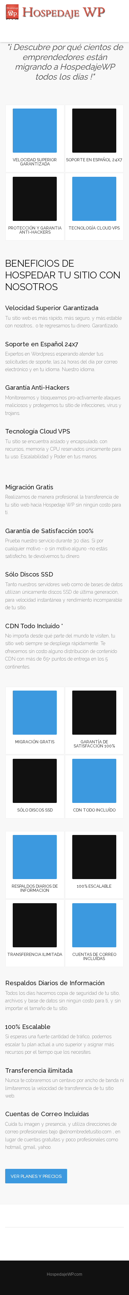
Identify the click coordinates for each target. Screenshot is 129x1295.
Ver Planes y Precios (36, 1176)
